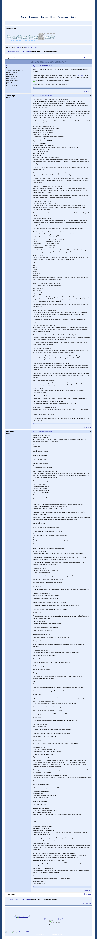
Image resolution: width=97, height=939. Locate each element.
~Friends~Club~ (13, 51)
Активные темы (48, 23)
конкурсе (80, 75)
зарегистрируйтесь (31, 47)
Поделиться (36, 66)
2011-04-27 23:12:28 (46, 66)
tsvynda (9, 66)
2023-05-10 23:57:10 (46, 95)
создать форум (86, 903)
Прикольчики (26, 51)
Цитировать (87, 91)
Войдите (19, 47)
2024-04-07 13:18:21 (46, 431)
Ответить (87, 58)
